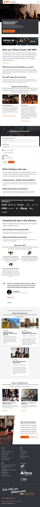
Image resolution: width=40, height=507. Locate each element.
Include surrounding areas (9, 152)
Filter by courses (5, 144)
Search (10, 162)
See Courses (23, 410)
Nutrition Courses (5, 454)
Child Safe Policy (4, 474)
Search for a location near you (8, 138)
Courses (3, 449)
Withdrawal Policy (5, 472)
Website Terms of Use (10, 503)
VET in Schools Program (6, 458)
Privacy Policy (4, 468)
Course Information (5, 459)
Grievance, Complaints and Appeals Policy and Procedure (9, 470)
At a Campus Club (8, 156)
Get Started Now (6, 63)
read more (10, 297)
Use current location (7, 150)
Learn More (4, 410)
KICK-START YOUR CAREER (8, 31)
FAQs (21, 449)
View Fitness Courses (25, 121)
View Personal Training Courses (8, 116)
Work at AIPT (22, 458)
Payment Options (23, 453)
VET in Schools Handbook (6, 466)
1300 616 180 (13, 498)
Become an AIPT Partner (24, 456)
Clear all (4, 162)
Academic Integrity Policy (6, 475)
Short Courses (4, 456)
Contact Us (22, 454)
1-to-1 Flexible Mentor (9, 158)
